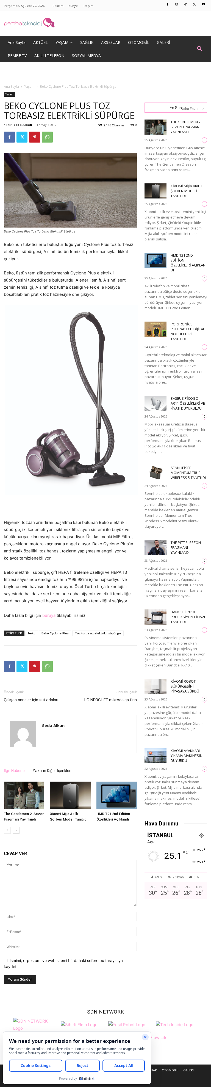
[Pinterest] (34, 137)
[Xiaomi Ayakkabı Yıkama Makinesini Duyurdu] (155, 755)
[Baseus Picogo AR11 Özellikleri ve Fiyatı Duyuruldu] (155, 403)
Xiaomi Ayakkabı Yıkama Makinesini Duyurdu (187, 755)
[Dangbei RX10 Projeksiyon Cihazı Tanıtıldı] (155, 617)
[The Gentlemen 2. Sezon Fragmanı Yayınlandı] (24, 795)
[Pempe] (105, 23)
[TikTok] (186, 4)
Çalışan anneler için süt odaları (31, 699)
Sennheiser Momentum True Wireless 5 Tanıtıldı (188, 472)
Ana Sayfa (11, 86)
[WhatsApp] (47, 137)
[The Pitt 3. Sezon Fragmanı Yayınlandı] (155, 547)
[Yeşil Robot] (126, 1024)
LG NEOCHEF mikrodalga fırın (110, 699)
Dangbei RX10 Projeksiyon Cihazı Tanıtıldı (188, 616)
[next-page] (16, 830)
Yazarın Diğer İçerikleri (52, 770)
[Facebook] (168, 4)
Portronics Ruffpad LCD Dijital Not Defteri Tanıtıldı (188, 331)
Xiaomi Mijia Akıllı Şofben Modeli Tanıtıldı (186, 190)
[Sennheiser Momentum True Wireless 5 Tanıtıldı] (155, 472)
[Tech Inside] (174, 1024)
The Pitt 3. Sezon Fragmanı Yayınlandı (186, 547)
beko (31, 633)
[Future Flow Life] (154, 1040)
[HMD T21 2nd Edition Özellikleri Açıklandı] (116, 795)
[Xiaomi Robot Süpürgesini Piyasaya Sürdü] (155, 686)
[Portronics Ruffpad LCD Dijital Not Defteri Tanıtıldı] (155, 329)
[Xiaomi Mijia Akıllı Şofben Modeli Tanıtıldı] (70, 795)
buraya (48, 615)
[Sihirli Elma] (79, 1024)
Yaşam (29, 86)
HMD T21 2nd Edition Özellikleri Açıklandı (188, 263)
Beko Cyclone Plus (55, 633)
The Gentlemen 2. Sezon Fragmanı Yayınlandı (186, 127)
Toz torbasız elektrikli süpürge (98, 633)
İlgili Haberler (15, 770)
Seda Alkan (22, 125)
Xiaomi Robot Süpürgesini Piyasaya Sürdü (185, 686)
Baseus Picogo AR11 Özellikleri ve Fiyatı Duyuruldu (188, 403)
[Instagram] (177, 4)
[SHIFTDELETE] (35, 1024)
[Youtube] (203, 4)
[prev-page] (7, 830)
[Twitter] (194, 4)
